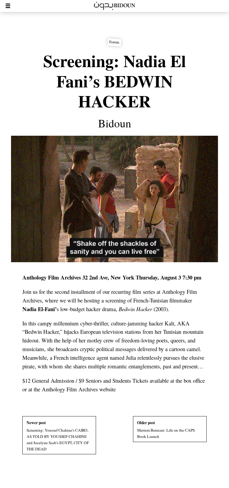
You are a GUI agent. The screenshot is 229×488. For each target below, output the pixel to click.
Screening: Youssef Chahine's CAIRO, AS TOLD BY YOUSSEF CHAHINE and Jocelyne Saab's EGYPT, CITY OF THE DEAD (58, 436)
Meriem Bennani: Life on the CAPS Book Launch (166, 429)
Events (114, 42)
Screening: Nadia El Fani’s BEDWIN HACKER (114, 80)
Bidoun (114, 123)
